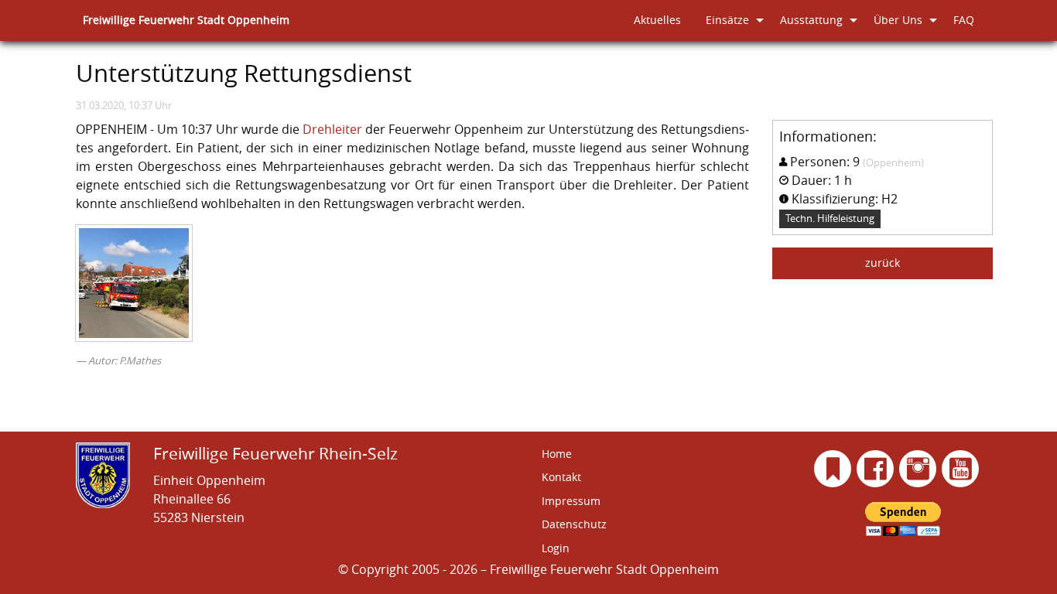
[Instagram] (918, 469)
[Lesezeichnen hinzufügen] (833, 469)
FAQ (963, 19)
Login (556, 548)
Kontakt (561, 476)
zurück (882, 262)
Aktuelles (657, 19)
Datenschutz (574, 524)
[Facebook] (875, 469)
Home (557, 453)
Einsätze (727, 19)
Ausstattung (811, 19)
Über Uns (898, 19)
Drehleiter (332, 129)
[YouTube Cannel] (960, 469)
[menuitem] (186, 20)
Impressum (571, 500)
